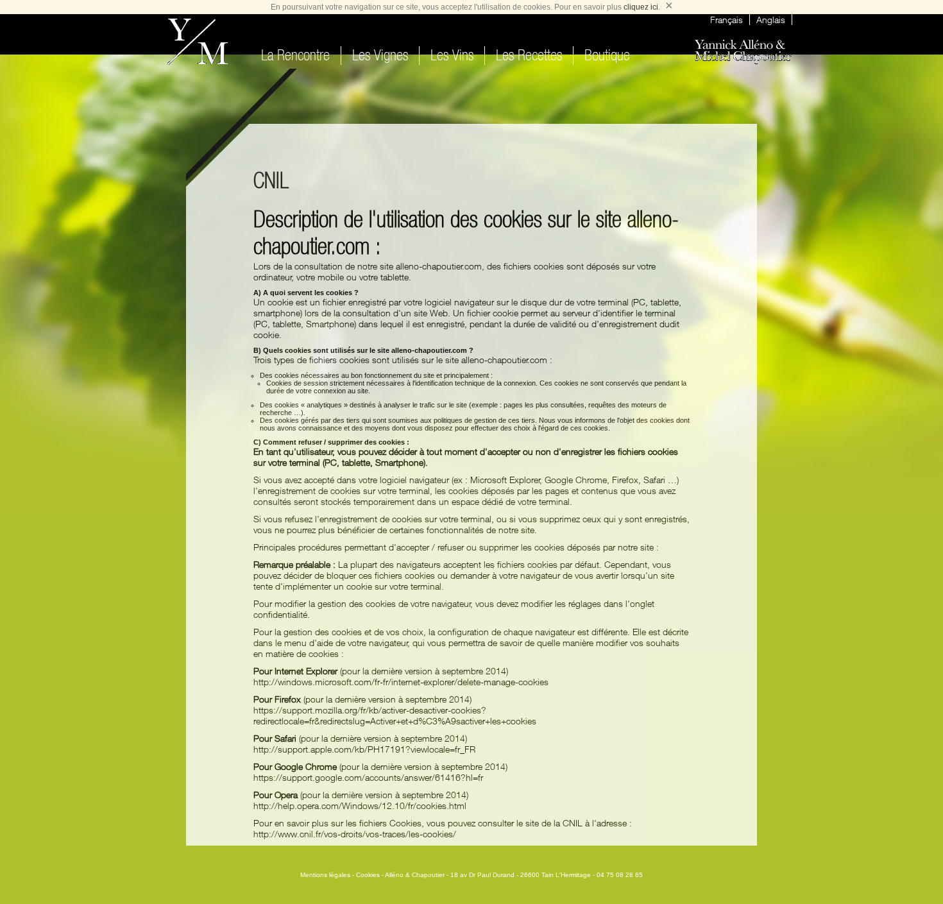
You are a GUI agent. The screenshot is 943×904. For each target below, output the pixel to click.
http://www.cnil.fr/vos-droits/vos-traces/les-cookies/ (354, 833)
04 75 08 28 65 (620, 874)
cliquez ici (641, 7)
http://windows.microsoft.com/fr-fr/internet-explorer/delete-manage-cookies (400, 681)
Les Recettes (529, 55)
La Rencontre (295, 55)
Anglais (770, 19)
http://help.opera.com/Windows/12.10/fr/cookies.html (359, 805)
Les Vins (451, 55)
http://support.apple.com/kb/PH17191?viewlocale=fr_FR (364, 749)
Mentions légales (325, 874)
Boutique (607, 55)
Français (726, 19)
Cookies (368, 874)
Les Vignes (380, 55)
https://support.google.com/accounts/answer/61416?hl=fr (368, 777)
